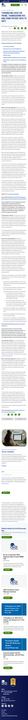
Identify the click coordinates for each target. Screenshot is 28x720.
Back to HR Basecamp (8, 10)
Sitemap (3, 712)
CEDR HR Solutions (6, 478)
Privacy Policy (5, 483)
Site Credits (3, 710)
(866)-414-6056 (6, 1)
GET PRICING (14, 4)
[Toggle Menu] (26, 5)
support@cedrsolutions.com (9, 700)
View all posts (6, 537)
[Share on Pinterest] (25, 28)
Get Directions (6, 694)
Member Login (24, 1)
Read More (7, 569)
